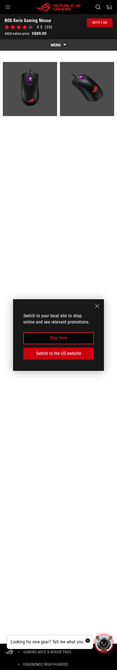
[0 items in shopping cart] (109, 7)
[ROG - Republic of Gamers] (58, 7)
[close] (97, 306)
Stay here (58, 338)
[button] (8, 7)
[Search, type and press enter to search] (97, 7)
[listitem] (30, 89)
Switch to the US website (58, 353)
